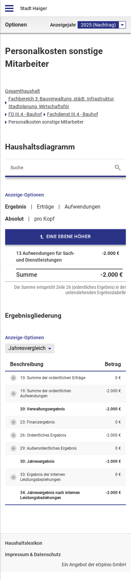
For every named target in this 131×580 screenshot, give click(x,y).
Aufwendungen (82, 207)
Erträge (45, 207)
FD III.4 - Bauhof (25, 114)
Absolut (14, 219)
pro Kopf (44, 219)
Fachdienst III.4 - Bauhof (72, 114)
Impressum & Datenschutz (33, 554)
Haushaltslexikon (23, 543)
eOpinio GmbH (111, 564)
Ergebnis (15, 207)
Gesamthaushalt (22, 91)
